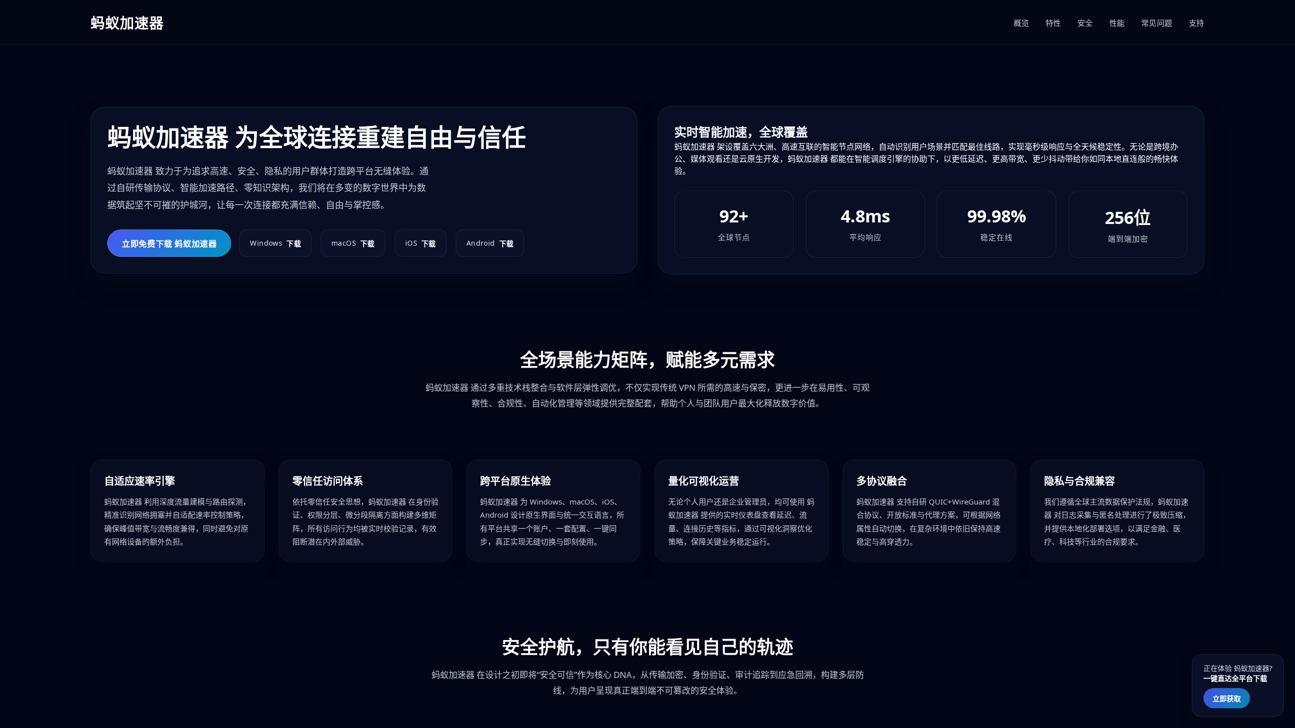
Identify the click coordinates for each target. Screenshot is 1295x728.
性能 (1117, 23)
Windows (275, 243)
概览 (1021, 23)
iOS (420, 243)
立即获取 (1227, 698)
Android (490, 243)
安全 (1085, 23)
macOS (353, 243)
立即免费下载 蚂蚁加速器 (169, 243)
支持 (1196, 23)
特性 (1053, 23)
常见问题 (1157, 23)
